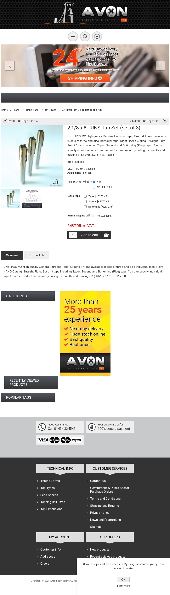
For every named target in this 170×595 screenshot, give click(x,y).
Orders (45, 563)
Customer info (50, 549)
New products (99, 549)
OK (123, 579)
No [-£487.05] (104, 187)
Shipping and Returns (104, 506)
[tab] (12, 255)
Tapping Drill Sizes (52, 502)
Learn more (123, 585)
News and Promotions (105, 520)
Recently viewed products (107, 556)
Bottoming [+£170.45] (100, 206)
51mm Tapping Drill (78, 215)
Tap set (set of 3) (78, 181)
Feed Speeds (49, 495)
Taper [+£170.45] (98, 196)
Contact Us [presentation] (36, 255)
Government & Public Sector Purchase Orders (109, 489)
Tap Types (47, 488)
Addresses (47, 556)
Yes (99, 181)
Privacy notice (99, 513)
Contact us (98, 481)
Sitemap (96, 527)
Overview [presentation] (12, 255)
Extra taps (73, 196)
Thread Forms (50, 481)
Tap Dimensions (51, 509)
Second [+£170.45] (98, 201)
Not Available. (104, 215)
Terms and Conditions (105, 499)
